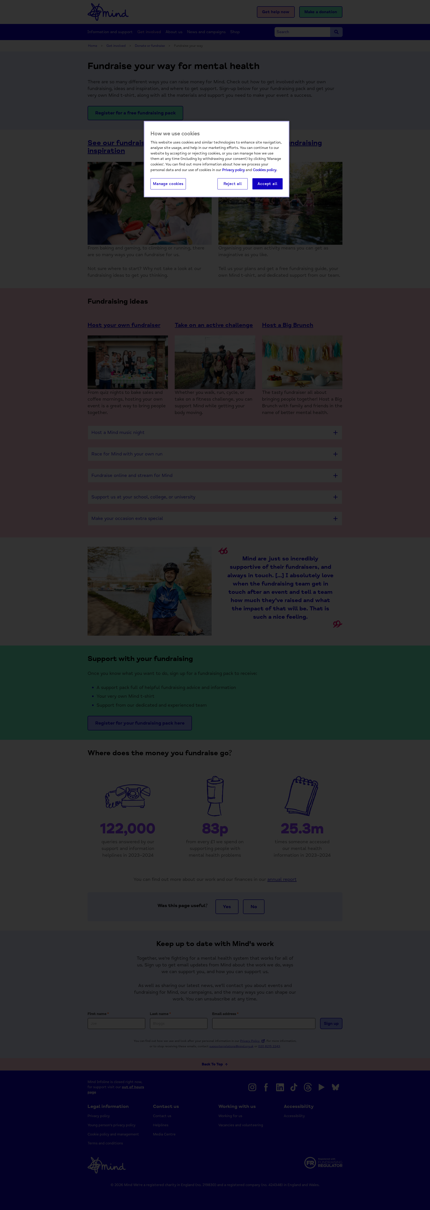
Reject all (233, 183)
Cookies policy (264, 170)
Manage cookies (168, 183)
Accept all (267, 183)
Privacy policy (233, 170)
